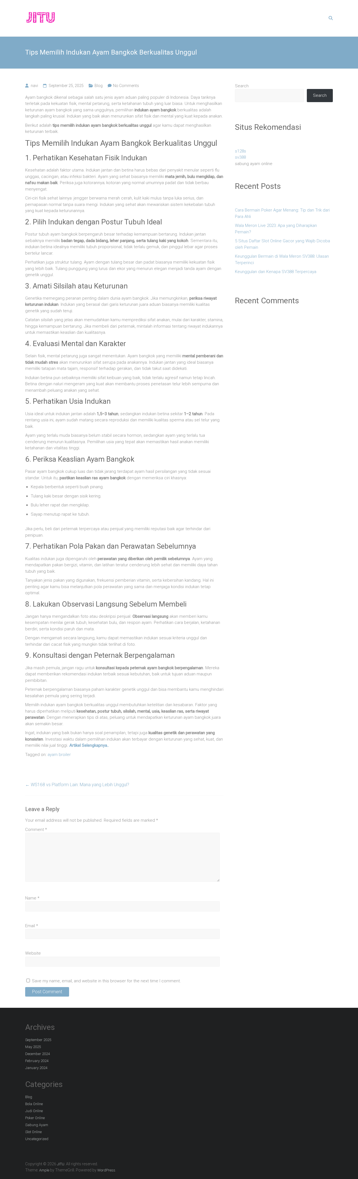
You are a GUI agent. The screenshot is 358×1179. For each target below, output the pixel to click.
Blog (99, 85)
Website (33, 953)
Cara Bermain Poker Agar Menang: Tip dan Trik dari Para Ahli (282, 213)
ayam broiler (59, 754)
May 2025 (33, 1047)
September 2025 (38, 1040)
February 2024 (36, 1061)
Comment (36, 829)
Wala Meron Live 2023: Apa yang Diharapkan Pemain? (276, 228)
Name (32, 898)
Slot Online (33, 1132)
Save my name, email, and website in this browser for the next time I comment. (106, 980)
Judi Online (34, 1111)
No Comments (126, 85)
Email (31, 925)
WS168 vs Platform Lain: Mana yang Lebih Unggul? (77, 784)
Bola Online (34, 1104)
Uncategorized (36, 1139)
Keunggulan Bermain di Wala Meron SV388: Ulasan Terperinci (282, 259)
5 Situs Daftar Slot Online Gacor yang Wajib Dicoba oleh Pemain (282, 244)
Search (242, 85)
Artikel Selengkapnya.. (89, 745)
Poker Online (35, 1118)
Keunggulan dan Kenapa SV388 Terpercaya (275, 271)
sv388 (240, 157)
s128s (240, 151)
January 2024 (36, 1068)
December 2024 (37, 1054)
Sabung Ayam (36, 1125)
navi (34, 85)
